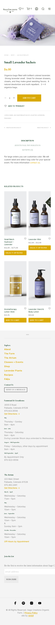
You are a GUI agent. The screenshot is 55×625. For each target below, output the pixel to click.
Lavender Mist (34, 239)
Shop (7, 366)
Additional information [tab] (27, 145)
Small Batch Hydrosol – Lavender (9, 242)
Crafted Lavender (38, 115)
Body (13, 55)
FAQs (7, 379)
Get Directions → (12, 414)
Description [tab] (27, 140)
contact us (35, 162)
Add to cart (12, 320)
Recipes (8, 374)
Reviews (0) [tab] (27, 150)
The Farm (9, 353)
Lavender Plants (13, 370)
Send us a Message (15, 390)
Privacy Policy (31, 613)
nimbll (31, 615)
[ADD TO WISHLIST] (25, 238)
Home (6, 55)
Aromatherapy (23, 55)
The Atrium (10, 357)
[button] (20, 8)
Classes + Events (13, 362)
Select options (14, 253)
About (7, 349)
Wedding (7, 118)
